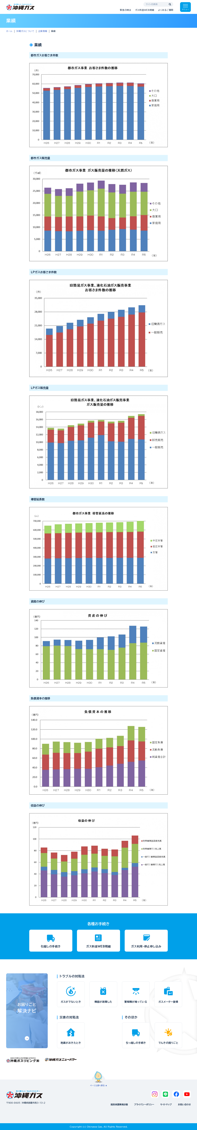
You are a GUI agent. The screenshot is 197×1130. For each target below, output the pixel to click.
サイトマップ (166, 1104)
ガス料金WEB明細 (144, 10)
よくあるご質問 (165, 10)
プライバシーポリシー (144, 1104)
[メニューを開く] (185, 7)
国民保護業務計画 (119, 1104)
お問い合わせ (184, 1104)
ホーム (9, 31)
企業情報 (42, 31)
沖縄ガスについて (25, 31)
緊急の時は (125, 10)
